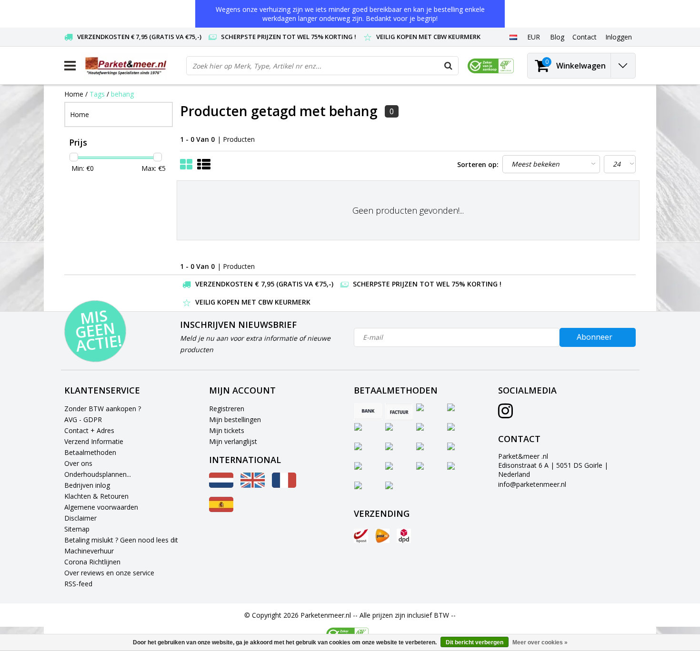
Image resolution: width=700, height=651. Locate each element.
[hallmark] (491, 66)
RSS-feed (78, 583)
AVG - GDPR (83, 419)
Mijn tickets (226, 430)
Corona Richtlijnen (92, 561)
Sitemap (77, 528)
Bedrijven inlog (87, 485)
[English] (252, 485)
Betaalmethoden (90, 452)
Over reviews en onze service (109, 572)
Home (73, 94)
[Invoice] (399, 411)
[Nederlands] (513, 37)
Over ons (78, 463)
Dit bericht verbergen (474, 642)
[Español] (221, 509)
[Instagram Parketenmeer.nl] (505, 414)
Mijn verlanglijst (233, 441)
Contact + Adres (89, 430)
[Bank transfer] (368, 411)
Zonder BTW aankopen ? (102, 408)
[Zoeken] (448, 65)
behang (122, 94)
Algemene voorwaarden (101, 507)
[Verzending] (361, 536)
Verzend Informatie (93, 441)
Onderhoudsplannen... (97, 474)
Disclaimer (80, 518)
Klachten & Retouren (96, 496)
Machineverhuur (89, 550)
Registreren (226, 408)
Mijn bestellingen (235, 419)
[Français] (284, 485)
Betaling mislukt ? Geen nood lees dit (121, 539)
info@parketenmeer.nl (532, 484)
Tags (97, 94)
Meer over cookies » (540, 642)
